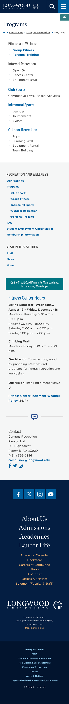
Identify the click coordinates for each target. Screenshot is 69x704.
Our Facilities (15, 180)
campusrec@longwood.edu (29, 460)
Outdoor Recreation (22, 129)
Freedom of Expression (34, 667)
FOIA (34, 654)
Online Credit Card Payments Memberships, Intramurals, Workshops (34, 284)
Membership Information (23, 234)
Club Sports (17, 89)
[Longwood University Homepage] (20, 6)
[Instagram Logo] (21, 466)
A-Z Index (34, 574)
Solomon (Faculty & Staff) (34, 583)
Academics (34, 536)
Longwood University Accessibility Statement (34, 680)
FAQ (9, 222)
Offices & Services (34, 579)
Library (34, 569)
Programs (13, 186)
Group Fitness (23, 50)
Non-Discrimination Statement (35, 662)
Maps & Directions (34, 628)
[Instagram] (40, 494)
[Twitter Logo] (15, 466)
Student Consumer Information (34, 658)
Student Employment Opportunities (30, 228)
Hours (11, 265)
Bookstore (34, 560)
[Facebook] (18, 494)
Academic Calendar (34, 555)
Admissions (34, 527)
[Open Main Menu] (63, 6)
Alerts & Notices (34, 676)
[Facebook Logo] (10, 466)
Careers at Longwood (34, 565)
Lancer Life (16, 32)
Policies (34, 671)
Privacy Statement (34, 649)
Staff (10, 253)
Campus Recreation (38, 32)
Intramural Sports (21, 104)
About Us (34, 518)
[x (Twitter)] (29, 494)
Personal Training (26, 54)
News (10, 259)
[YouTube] (51, 494)
